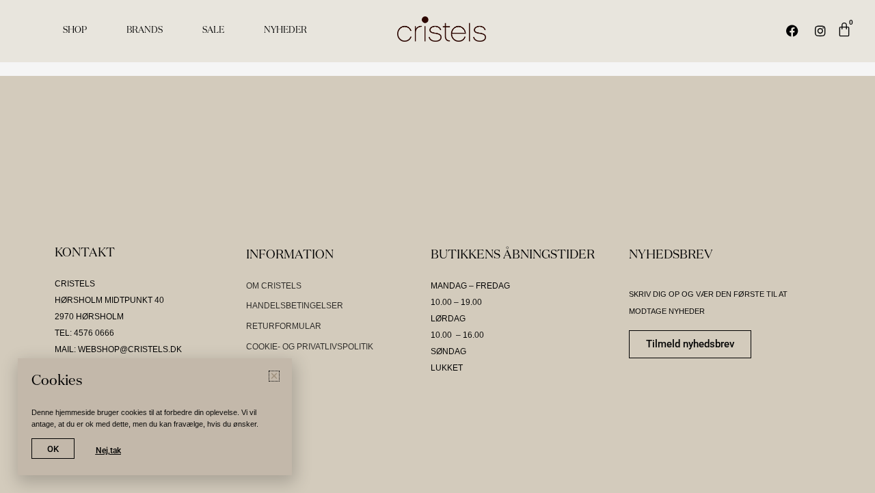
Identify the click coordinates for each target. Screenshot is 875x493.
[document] (437, 246)
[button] (856, 94)
